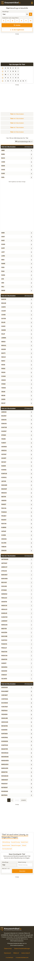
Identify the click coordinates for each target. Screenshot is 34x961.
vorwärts (23, 800)
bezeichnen (24, 842)
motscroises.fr (25, 953)
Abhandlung (6, 842)
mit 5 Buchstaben (17, 118)
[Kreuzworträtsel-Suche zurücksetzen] (27, 14)
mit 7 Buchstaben (17, 127)
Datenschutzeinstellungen (22, 948)
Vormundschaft (7, 849)
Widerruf (16, 953)
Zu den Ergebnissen (18, 30)
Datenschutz (8, 948)
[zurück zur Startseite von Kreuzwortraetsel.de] (11, 2)
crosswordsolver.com (22, 957)
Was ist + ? (5, 868)
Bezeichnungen (16, 845)
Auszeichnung (15, 842)
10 (30, 21)
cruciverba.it (9, 957)
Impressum (7, 953)
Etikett (24, 845)
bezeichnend (6, 845)
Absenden (22, 871)
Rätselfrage (5, 11)
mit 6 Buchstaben (17, 123)
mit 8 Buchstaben (17, 132)
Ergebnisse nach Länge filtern (10, 18)
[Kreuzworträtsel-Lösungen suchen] (30, 14)
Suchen (18, 25)
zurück (17, 800)
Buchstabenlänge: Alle (24, 141)
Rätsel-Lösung (22, 862)
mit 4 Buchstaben (17, 114)
